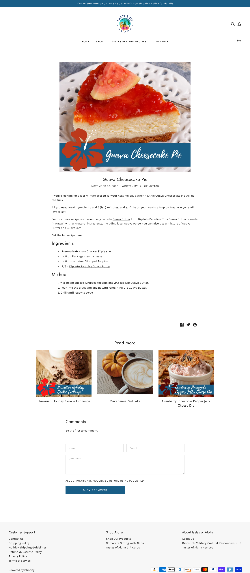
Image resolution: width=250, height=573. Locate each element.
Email (133, 447)
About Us (188, 538)
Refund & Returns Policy (25, 552)
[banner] (125, 23)
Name (72, 447)
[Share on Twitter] (188, 324)
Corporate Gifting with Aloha (125, 543)
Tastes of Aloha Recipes (197, 547)
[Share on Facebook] (181, 324)
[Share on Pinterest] (195, 324)
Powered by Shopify (21, 570)
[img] (233, 23)
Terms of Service (20, 560)
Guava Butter (121, 219)
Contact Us (16, 538)
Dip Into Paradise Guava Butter (89, 266)
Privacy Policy (18, 556)
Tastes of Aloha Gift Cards (123, 547)
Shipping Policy (19, 543)
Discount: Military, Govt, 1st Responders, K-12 (211, 543)
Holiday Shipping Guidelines (27, 547)
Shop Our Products (118, 538)
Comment (75, 458)
